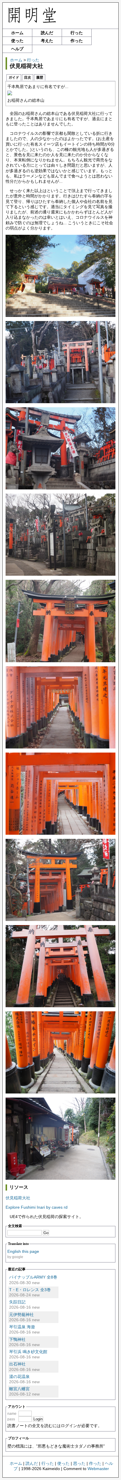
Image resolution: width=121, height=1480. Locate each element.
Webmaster (98, 1468)
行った (76, 32)
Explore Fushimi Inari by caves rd (37, 1207)
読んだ (47, 32)
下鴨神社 (17, 1339)
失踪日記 (17, 1302)
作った (76, 40)
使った (17, 40)
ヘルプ (17, 48)
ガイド (14, 77)
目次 (27, 77)
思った (79, 1463)
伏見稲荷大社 (18, 1198)
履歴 (39, 77)
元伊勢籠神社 (21, 1314)
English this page (23, 1251)
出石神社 (17, 1364)
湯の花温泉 (19, 1376)
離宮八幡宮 (19, 1388)
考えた (47, 40)
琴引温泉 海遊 (22, 1326)
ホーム (17, 32)
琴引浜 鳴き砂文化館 (28, 1351)
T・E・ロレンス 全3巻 (30, 1289)
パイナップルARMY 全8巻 (33, 1277)
